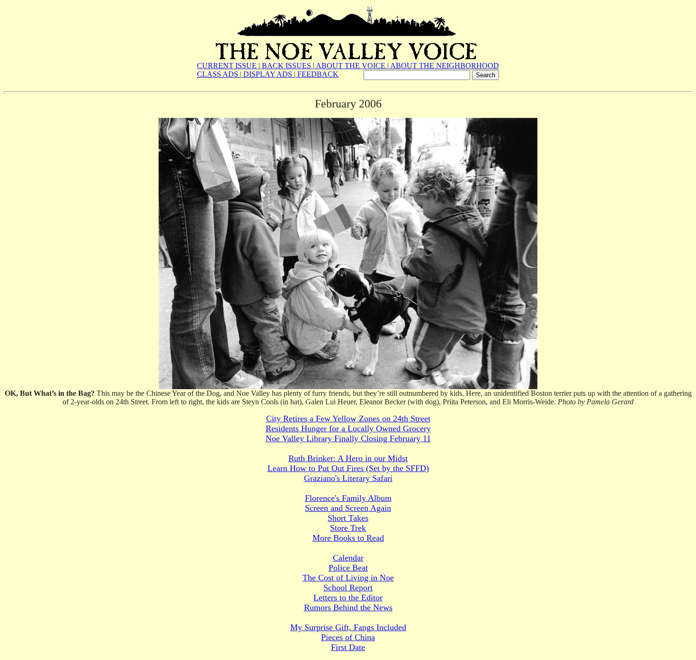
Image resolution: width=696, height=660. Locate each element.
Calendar (348, 557)
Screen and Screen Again (348, 508)
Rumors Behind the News (348, 607)
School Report (348, 587)
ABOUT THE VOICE (350, 66)
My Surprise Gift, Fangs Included (348, 627)
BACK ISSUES (286, 66)
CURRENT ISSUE (228, 66)
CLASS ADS (218, 74)
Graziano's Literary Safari (348, 478)
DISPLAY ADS (267, 74)
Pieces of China (348, 637)
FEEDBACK (317, 74)
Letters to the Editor (348, 597)
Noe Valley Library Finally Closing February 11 (348, 438)
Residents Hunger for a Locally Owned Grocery (348, 428)
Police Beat (348, 567)
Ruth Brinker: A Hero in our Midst (348, 458)
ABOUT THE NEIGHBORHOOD (444, 66)
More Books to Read (348, 538)
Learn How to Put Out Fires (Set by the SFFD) (348, 468)
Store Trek (348, 528)
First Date (348, 647)
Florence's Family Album (348, 498)
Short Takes (348, 518)
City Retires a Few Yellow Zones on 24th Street (348, 418)
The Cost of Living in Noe (348, 577)
